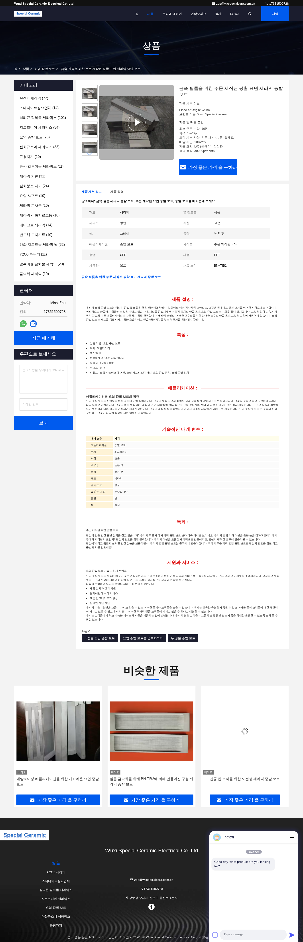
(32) (42, 244)
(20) (42, 264)
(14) (39, 108)
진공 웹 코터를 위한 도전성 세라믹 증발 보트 (151, 779)
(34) (39, 127)
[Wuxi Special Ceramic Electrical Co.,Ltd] (28, 13)
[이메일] (33, 324)
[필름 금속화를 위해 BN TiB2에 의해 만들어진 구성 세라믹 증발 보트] (58, 731)
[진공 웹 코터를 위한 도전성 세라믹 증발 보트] (151, 731)
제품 (150, 14)
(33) (39, 147)
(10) (30, 157)
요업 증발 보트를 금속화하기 (143, 638)
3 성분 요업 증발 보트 (100, 638)
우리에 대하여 (172, 14)
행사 (218, 14)
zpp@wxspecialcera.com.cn (236, 3)
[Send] (291, 935)
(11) (41, 166)
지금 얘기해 (43, 338)
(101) (43, 118)
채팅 (275, 14)
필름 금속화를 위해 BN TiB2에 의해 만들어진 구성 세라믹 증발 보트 (58, 781)
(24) (34, 186)
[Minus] (292, 837)
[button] (89, 154)
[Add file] (215, 935)
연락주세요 (198, 14)
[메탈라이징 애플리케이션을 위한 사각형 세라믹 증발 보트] (245, 731)
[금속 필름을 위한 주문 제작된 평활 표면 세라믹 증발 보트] (136, 122)
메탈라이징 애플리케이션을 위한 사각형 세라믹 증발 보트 (244, 781)
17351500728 (278, 3)
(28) (35, 137)
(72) (34, 98)
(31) (32, 176)
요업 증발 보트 (45, 69)
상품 (26, 69)
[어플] (23, 324)
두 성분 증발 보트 (183, 638)
